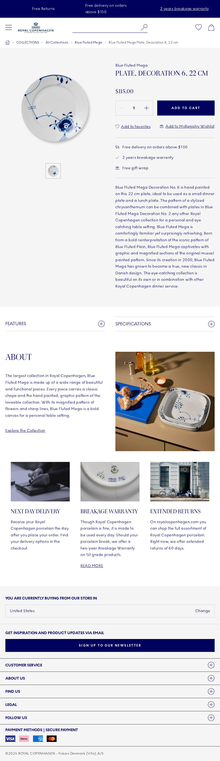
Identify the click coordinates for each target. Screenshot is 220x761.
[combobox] (110, 27)
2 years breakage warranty (184, 8)
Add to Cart (185, 108)
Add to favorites (136, 126)
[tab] (110, 665)
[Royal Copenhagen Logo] (35, 27)
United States (22, 611)
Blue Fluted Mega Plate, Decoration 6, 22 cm (143, 42)
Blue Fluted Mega (88, 42)
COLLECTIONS (27, 42)
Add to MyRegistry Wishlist (190, 126)
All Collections (57, 42)
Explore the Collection (25, 430)
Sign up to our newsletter (110, 645)
